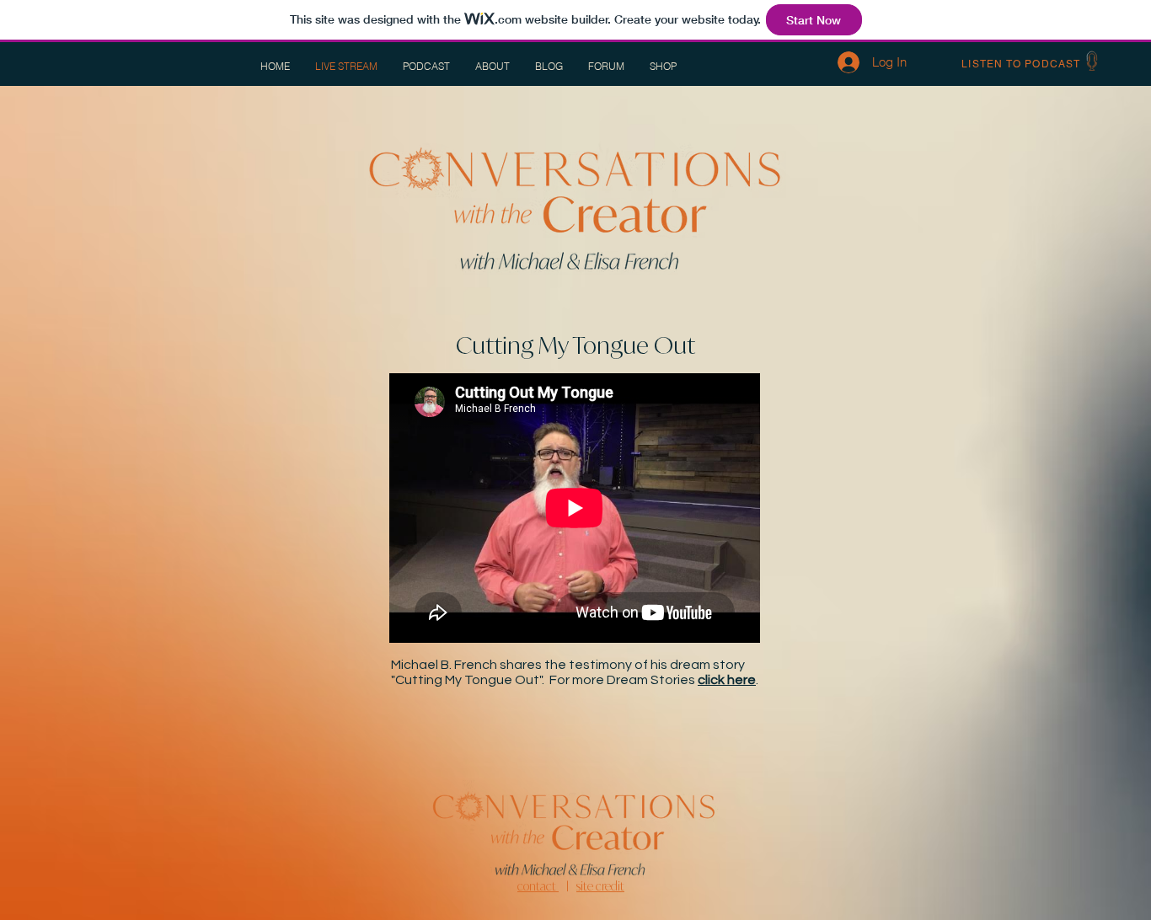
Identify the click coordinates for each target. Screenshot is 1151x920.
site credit (600, 886)
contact (538, 886)
